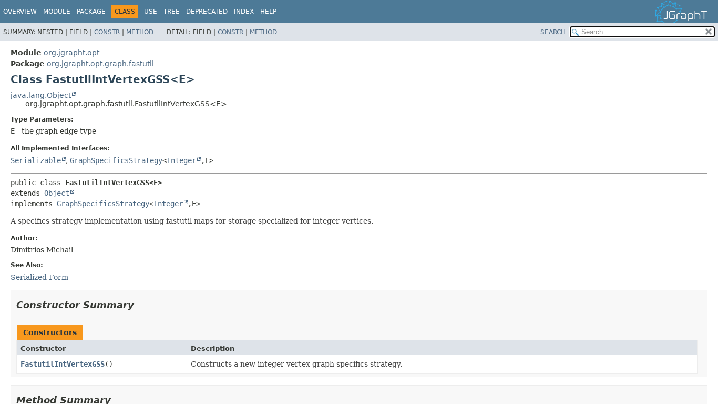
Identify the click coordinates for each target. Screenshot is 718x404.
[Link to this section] (141, 304)
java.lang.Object (41, 95)
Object (56, 193)
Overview (20, 11)
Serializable (36, 160)
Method (139, 32)
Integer (181, 160)
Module (56, 11)
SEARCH (553, 32)
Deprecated (207, 11)
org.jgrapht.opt (71, 52)
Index (244, 11)
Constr (107, 32)
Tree (171, 11)
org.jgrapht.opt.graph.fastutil (100, 63)
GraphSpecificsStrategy (116, 160)
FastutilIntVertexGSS (62, 364)
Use (150, 11)
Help (268, 11)
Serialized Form (39, 277)
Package (91, 11)
